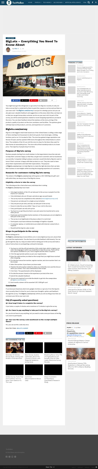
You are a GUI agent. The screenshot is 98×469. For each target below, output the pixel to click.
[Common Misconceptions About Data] (34, 369)
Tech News (47, 2)
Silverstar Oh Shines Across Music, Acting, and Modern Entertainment (14, 356)
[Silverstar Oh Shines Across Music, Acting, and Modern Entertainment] (15, 347)
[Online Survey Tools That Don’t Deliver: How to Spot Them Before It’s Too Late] (15, 369)
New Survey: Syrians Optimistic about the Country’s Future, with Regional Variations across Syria (32, 358)
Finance (86, 2)
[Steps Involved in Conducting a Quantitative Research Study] (53, 369)
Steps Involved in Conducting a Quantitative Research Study (52, 379)
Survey (25, 328)
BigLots (20, 328)
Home (30, 2)
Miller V (16, 48)
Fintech (37, 2)
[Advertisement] (49, 19)
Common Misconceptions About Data (33, 378)
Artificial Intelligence (73, 2)
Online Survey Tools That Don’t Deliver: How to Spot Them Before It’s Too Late (14, 379)
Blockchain (58, 2)
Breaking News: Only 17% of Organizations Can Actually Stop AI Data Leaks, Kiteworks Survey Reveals (53, 358)
